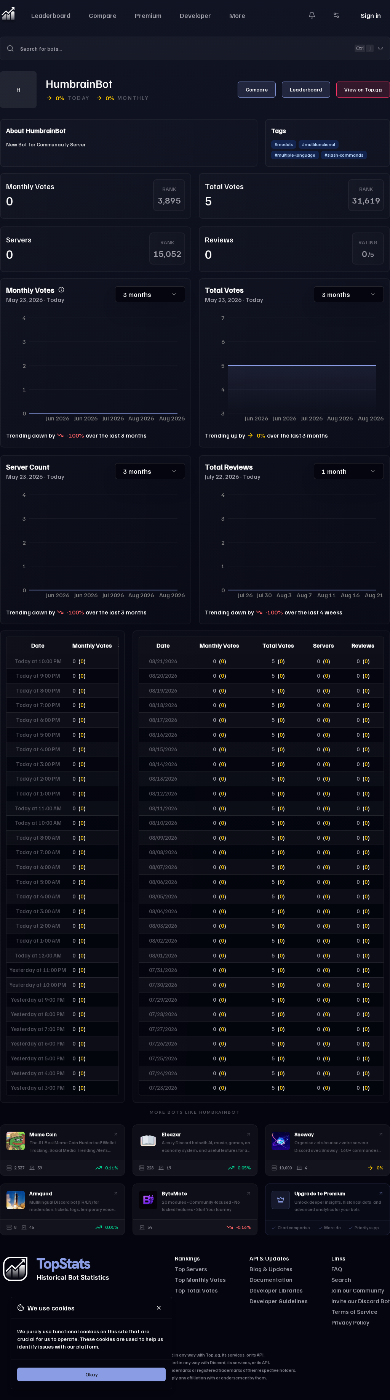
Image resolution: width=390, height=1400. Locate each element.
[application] (95, 367)
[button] (195, 48)
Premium (148, 15)
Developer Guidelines (278, 1301)
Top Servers (191, 1269)
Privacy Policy (350, 1322)
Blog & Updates (270, 1269)
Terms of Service (354, 1311)
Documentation (270, 1279)
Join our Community (357, 1290)
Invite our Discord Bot (360, 1301)
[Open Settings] (336, 15)
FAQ (336, 1269)
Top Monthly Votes (200, 1279)
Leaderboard (50, 15)
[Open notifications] (312, 15)
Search (341, 1279)
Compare (103, 15)
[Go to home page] (8, 15)
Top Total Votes (196, 1290)
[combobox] (205, 48)
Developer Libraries (276, 1290)
